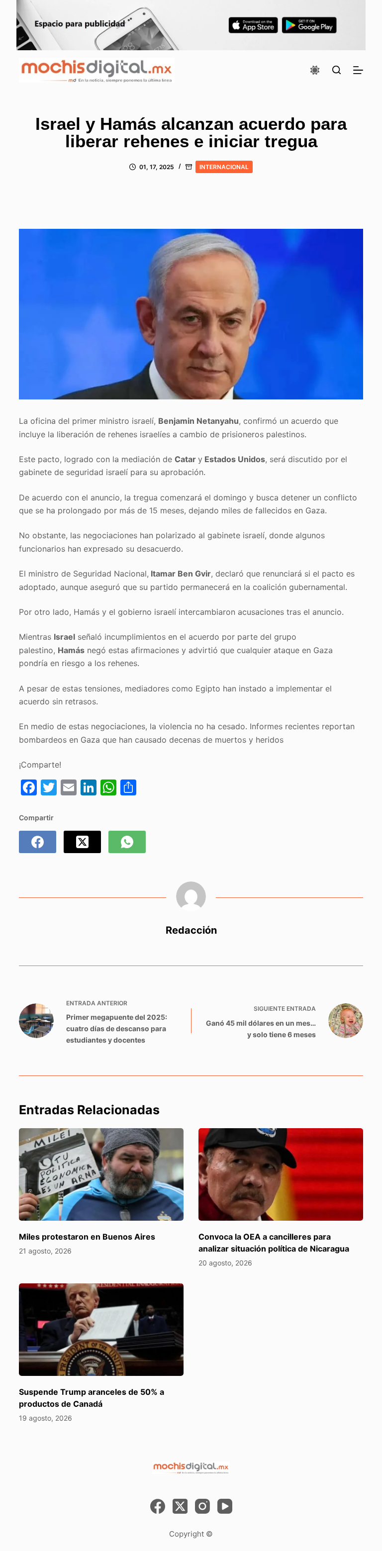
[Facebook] (37, 842)
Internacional (224, 167)
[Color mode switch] (315, 70)
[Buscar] (336, 70)
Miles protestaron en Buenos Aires (87, 1237)
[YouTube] (224, 1506)
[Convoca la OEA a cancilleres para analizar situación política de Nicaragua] (280, 1174)
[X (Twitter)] (82, 842)
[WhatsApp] (127, 842)
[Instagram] (202, 1506)
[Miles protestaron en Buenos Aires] (101, 1174)
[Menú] (358, 70)
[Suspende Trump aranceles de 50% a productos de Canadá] (101, 1329)
